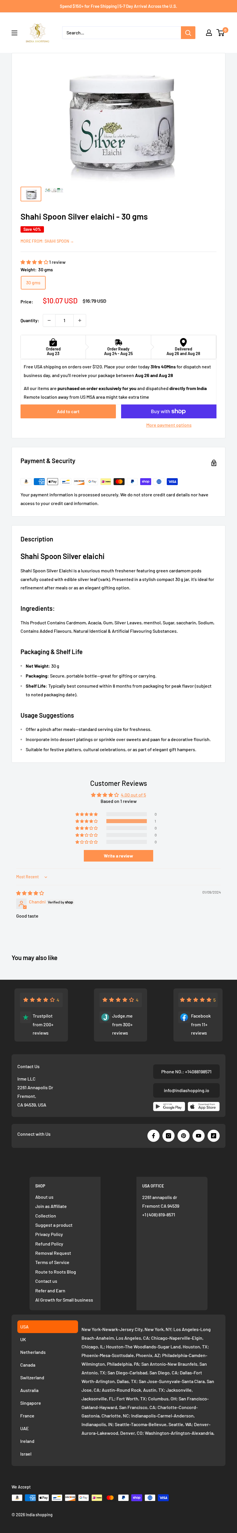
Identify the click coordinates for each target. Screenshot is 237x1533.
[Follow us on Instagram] (168, 1136)
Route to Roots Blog (55, 1271)
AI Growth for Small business (64, 1299)
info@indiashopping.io (186, 1090)
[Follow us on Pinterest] (183, 1136)
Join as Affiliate (51, 1206)
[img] (30, 893)
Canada (27, 1364)
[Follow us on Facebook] (153, 1136)
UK (23, 1339)
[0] (220, 32)
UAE (24, 1428)
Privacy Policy (49, 1234)
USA (24, 1326)
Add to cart (68, 411)
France (27, 1415)
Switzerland (32, 1377)
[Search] (188, 32)
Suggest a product (54, 1225)
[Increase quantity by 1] (80, 320)
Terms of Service (52, 1262)
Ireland (27, 1441)
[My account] (209, 32)
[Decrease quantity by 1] (49, 320)
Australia (29, 1390)
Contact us (46, 1281)
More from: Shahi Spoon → (47, 241)
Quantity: (30, 320)
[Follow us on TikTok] (214, 1136)
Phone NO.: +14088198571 (186, 1071)
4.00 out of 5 (133, 794)
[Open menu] (14, 33)
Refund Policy (49, 1243)
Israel (26, 1453)
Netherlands (33, 1352)
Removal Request (53, 1253)
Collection (45, 1215)
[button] (35, 262)
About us (44, 1197)
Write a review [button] (118, 855)
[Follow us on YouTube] (198, 1136)
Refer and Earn (50, 1290)
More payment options (169, 425)
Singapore (30, 1403)
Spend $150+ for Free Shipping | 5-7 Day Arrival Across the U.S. (118, 6)
